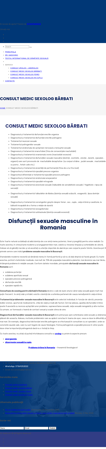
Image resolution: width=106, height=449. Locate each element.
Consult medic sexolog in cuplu (26, 78)
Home (2, 108)
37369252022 (34, 24)
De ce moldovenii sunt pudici (18, 410)
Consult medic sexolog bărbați (26, 71)
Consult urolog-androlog (16, 385)
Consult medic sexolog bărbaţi (18, 388)
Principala (10, 52)
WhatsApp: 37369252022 (16, 366)
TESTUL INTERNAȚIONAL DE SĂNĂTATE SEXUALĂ (26, 58)
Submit (52, 428)
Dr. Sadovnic (11, 55)
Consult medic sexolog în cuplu (19, 395)
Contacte (10, 81)
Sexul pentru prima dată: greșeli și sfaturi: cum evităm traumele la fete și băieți (39, 413)
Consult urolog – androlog (24, 68)
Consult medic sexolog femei (24, 74)
